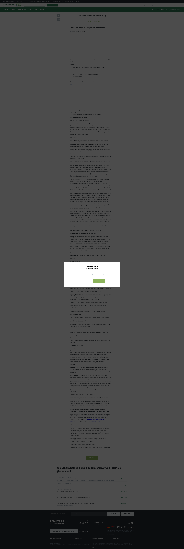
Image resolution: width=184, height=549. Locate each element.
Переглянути (99, 281)
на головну (85, 281)
